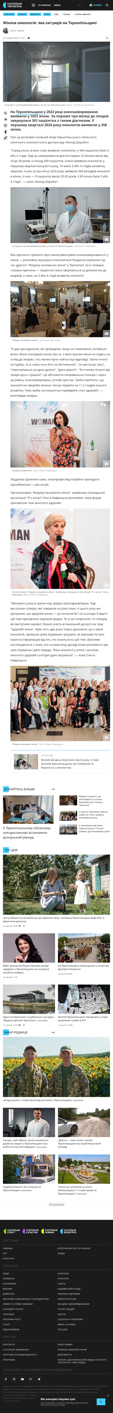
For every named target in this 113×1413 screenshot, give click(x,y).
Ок (101, 1401)
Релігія (62, 1314)
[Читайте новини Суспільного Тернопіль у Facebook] (6, 1379)
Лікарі (47, 14)
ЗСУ (5, 1253)
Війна (57, 5)
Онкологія (9, 14)
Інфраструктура (67, 1299)
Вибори (7, 1288)
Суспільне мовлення (16, 1349)
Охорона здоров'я (83, 14)
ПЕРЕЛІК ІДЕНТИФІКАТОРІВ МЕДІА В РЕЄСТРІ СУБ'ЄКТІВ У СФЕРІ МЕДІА (82, 1361)
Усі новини (44, 5)
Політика (8, 1314)
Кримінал (9, 1278)
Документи (65, 1354)
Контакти (9, 1344)
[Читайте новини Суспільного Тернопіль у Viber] (31, 1379)
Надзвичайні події (69, 1288)
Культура (63, 1278)
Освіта (62, 1283)
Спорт (6, 1324)
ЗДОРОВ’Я (22, 14)
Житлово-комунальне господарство (26, 1299)
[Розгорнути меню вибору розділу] (33, 5)
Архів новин (65, 1344)
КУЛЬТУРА (8, 1258)
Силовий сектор (13, 1309)
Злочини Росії (12, 1319)
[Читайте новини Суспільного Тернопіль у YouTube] (22, 1379)
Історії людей (66, 1309)
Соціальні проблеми (70, 1319)
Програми (9, 1359)
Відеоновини (11, 1329)
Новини (8, 1248)
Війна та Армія (66, 1324)
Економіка (9, 1283)
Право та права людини (18, 1304)
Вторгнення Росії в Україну (74, 1248)
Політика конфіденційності (20, 1354)
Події (56, 14)
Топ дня (66, 14)
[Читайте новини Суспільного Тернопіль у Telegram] (39, 1379)
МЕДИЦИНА (35, 14)
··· (79, 5)
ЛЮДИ (61, 1253)
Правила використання (72, 1349)
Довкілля (8, 1293)
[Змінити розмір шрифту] (107, 38)
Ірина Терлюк (17, 30)
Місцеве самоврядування (73, 1304)
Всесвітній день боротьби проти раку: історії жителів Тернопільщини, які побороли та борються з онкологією (70, 763)
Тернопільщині (29, 111)
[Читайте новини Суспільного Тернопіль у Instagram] (14, 1379)
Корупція (63, 1273)
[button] (5, 113)
